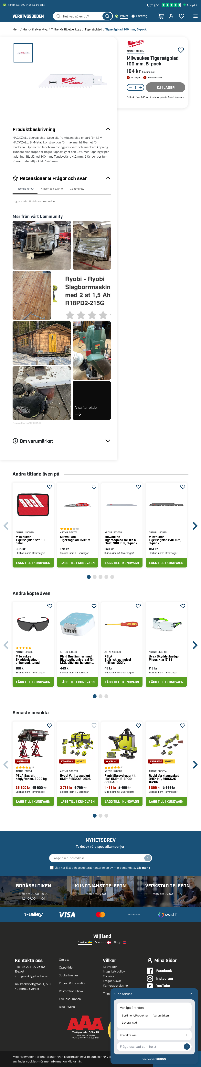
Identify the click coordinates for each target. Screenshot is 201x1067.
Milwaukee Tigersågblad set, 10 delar (30, 540)
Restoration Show (71, 991)
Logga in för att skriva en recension (34, 201)
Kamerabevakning (115, 985)
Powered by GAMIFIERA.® (27, 423)
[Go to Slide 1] (23, 52)
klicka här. (75, 1061)
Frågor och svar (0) (52, 188)
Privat (124, 16)
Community (77, 188)
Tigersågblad (93, 29)
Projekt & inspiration (72, 983)
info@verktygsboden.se (31, 976)
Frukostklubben (70, 999)
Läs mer (142, 868)
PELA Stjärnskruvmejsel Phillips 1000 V (117, 659)
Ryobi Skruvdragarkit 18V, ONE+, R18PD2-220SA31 (119, 779)
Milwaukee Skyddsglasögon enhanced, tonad (28, 659)
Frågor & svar (112, 981)
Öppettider (66, 967)
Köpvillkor (110, 967)
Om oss (64, 959)
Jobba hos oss (69, 975)
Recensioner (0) (25, 188)
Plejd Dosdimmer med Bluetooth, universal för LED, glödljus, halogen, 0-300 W (77, 659)
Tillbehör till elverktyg (66, 29)
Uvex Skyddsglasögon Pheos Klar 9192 (164, 657)
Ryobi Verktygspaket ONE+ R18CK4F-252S (75, 777)
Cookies (108, 976)
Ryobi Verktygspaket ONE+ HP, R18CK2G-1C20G (164, 779)
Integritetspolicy (114, 971)
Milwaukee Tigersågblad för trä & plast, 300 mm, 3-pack (120, 540)
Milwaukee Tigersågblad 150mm (75, 538)
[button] (72, 81)
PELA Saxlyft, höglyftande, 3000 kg (31, 777)
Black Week (67, 1007)
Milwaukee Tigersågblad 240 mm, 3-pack (165, 540)
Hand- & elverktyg (35, 29)
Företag (141, 16)
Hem (16, 29)
